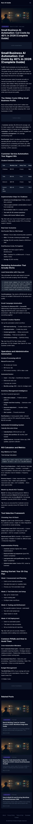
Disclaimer (27, 815)
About (4, 815)
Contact (16, 817)
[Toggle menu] (30, 2)
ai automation (5, 26)
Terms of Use (19, 815)
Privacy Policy (11, 815)
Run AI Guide (6, 3)
